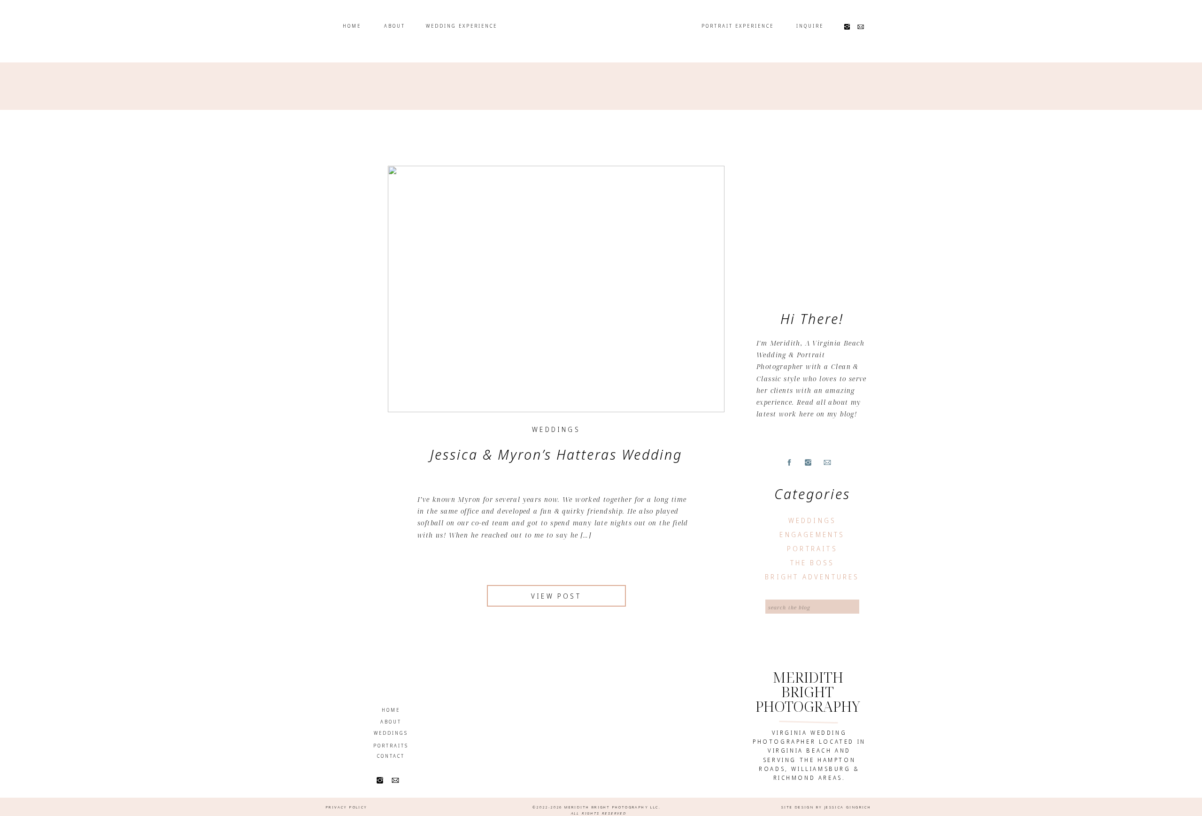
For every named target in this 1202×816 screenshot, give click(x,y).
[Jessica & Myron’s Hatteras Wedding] (556, 289)
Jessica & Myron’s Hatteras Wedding (556, 454)
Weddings (556, 429)
